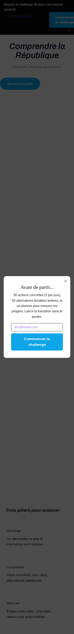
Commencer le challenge (37, 342)
